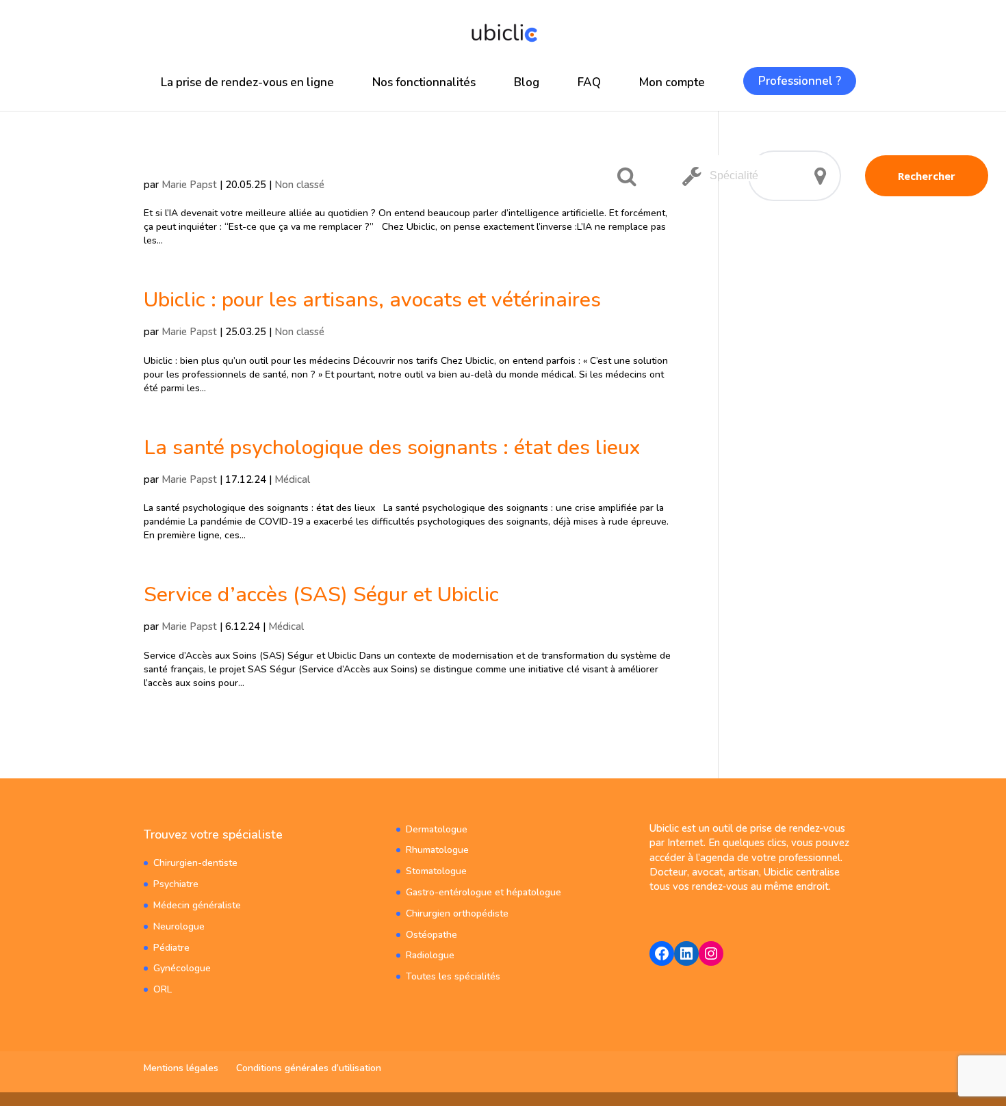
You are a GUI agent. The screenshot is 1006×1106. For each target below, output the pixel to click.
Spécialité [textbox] (734, 175)
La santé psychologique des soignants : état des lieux (392, 448)
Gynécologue (182, 968)
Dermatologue (436, 829)
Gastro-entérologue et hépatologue (483, 892)
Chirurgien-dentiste (195, 862)
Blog (526, 82)
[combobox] (738, 168)
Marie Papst (189, 185)
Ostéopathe (431, 934)
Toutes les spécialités (453, 976)
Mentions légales (181, 1068)
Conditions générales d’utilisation (308, 1068)
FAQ (589, 82)
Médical (292, 479)
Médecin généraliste (197, 905)
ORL (162, 989)
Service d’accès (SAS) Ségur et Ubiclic (321, 595)
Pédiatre (171, 947)
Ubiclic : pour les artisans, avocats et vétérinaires (372, 300)
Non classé (299, 185)
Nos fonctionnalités (424, 82)
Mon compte (672, 82)
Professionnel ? (799, 81)
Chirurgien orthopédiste (457, 913)
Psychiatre (175, 884)
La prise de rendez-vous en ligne (247, 82)
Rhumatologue (437, 849)
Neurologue (179, 926)
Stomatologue (436, 871)
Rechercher (926, 176)
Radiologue (430, 955)
